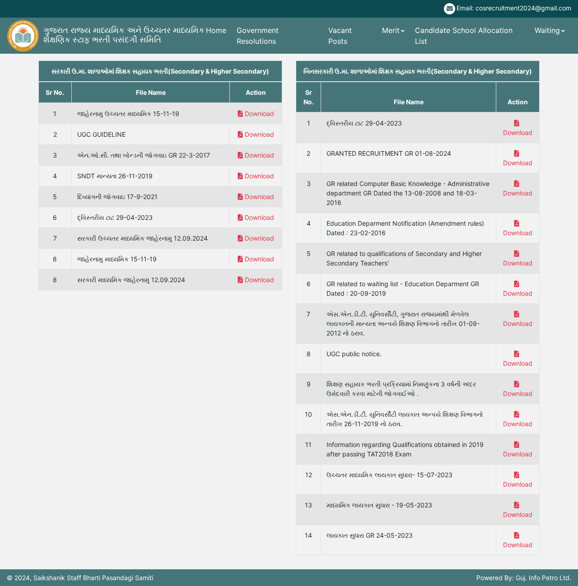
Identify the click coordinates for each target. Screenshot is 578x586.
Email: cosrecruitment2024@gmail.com (514, 8)
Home (216, 30)
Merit (391, 30)
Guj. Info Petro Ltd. (543, 577)
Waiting (547, 30)
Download (259, 113)
